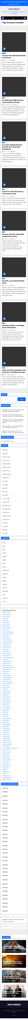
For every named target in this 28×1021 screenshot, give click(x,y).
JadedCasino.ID (6, 651)
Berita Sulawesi (6, 746)
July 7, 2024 (6, 285)
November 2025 (6, 467)
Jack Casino (5, 659)
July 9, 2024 (6, 196)
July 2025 (4, 481)
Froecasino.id (5, 673)
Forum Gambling (6, 628)
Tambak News (5, 771)
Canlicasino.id (5, 622)
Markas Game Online (7, 642)
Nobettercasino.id (6, 679)
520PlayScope (6, 728)
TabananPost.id (6, 703)
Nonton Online (6, 756)
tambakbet (5, 788)
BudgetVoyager (6, 693)
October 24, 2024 (7, 104)
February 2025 (6, 498)
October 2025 (5, 470)
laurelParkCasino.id (7, 640)
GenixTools (5, 712)
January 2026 (5, 460)
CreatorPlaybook (6, 691)
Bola (3, 142)
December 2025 (6, 463)
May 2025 (4, 488)
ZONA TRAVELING (7, 760)
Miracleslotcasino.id (7, 665)
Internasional (5, 570)
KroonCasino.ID (6, 687)
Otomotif (4, 587)
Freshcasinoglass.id (7, 677)
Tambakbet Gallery (7, 777)
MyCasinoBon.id (6, 626)
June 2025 (5, 484)
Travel (4, 601)
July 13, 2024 (6, 151)
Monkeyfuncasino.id (7, 681)
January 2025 (5, 502)
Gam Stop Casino (6, 675)
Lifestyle (4, 577)
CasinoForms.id (6, 624)
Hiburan (4, 567)
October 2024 (5, 512)
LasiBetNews (5, 732)
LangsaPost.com (6, 764)
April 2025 (5, 491)
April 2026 (5, 453)
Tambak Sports (6, 775)
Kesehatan (5, 573)
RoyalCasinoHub (6, 697)
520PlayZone (5, 722)
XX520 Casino (5, 720)
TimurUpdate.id (6, 706)
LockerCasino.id (6, 638)
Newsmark (22, 1010)
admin (13, 60)
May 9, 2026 (7, 950)
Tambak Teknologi (6, 742)
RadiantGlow (5, 710)
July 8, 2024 (6, 238)
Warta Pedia (5, 618)
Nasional (4, 580)
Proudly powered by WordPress (9, 1010)
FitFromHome (5, 734)
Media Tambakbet (6, 779)
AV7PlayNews (5, 730)
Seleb (3, 594)
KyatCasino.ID (5, 685)
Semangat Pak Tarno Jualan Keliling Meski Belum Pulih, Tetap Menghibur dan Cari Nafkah (13, 421)
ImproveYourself (6, 708)
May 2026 (4, 450)
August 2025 (5, 477)
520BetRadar (5, 726)
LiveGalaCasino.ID (6, 643)
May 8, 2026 (7, 980)
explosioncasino (6, 663)
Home (14, 1015)
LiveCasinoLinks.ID (7, 647)
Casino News (5, 636)
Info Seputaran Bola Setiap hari (10, 748)
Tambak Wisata (6, 758)
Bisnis (3, 367)
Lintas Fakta (5, 620)
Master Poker (5, 630)
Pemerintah (5, 591)
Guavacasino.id (6, 671)
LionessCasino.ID (6, 645)
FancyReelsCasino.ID (7, 661)
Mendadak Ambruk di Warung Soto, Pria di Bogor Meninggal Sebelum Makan (13, 948)
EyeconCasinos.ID (6, 653)
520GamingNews (6, 724)
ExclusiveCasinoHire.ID (8, 657)
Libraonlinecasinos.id (7, 683)
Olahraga (4, 584)
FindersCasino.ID (6, 655)
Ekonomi (4, 556)
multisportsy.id (5, 754)
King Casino (5, 649)
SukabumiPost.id (6, 752)
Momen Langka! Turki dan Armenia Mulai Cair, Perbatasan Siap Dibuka (13, 993)
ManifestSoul (5, 695)
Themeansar (13, 1012)
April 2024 (5, 533)
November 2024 (6, 509)
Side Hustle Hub (6, 765)
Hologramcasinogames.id (8, 667)
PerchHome (5, 716)
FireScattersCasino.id (7, 634)
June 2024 (5, 526)
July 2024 (4, 523)
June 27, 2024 (6, 330)
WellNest (4, 769)
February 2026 (6, 457)
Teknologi (4, 598)
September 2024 (6, 516)
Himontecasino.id (6, 669)
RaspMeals (5, 714)
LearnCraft (5, 689)
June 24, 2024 (6, 374)
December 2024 (6, 505)
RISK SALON (5, 762)
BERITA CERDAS (6, 612)
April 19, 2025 (6, 60)
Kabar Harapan (6, 616)
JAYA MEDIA (14, 9)
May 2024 (4, 530)
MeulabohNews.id (6, 701)
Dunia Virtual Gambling (8, 632)
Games (4, 563)
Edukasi (4, 553)
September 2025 (6, 474)
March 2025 (5, 495)
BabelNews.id (5, 704)
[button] (22, 18)
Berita (3, 542)
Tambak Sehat (6, 736)
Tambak (4, 773)
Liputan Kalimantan (7, 744)
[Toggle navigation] (13, 18)
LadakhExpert (5, 767)
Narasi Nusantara (6, 614)
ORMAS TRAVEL (6, 750)
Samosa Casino (6, 699)
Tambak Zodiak (6, 738)
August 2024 (5, 519)
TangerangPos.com (7, 718)
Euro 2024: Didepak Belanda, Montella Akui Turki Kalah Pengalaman (12, 147)
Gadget (3, 53)
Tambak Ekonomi (6, 740)
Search (4, 394)
